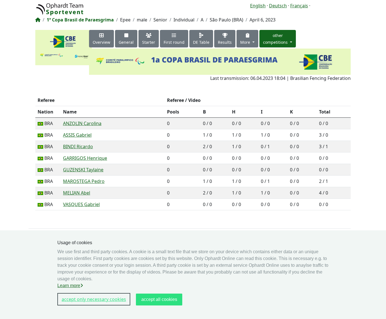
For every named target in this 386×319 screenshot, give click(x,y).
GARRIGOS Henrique (85, 158)
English (258, 6)
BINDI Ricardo (78, 146)
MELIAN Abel (76, 193)
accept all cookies (159, 299)
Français (299, 6)
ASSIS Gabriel (77, 135)
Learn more (68, 285)
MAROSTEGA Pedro (84, 181)
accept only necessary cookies (94, 299)
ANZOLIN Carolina (82, 123)
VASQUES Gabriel (81, 204)
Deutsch (278, 6)
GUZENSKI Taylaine (83, 170)
